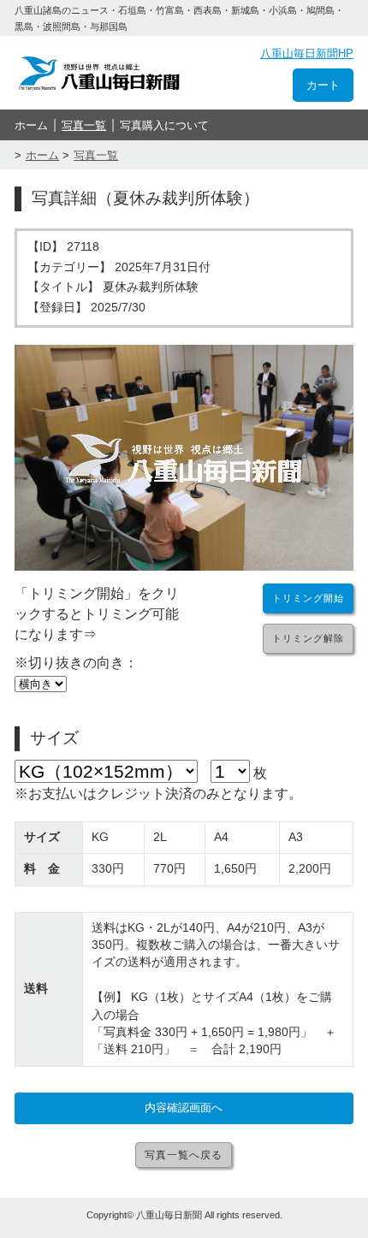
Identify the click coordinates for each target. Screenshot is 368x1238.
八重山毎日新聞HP (306, 53)
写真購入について (164, 125)
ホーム (31, 125)
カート (323, 85)
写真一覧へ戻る (184, 1155)
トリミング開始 (308, 598)
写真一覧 (84, 125)
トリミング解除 (308, 638)
